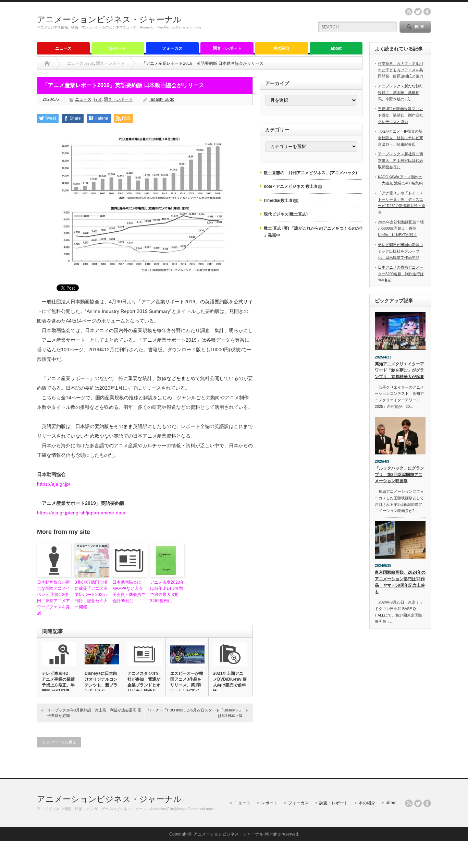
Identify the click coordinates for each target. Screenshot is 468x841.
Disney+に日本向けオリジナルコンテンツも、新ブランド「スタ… (101, 682)
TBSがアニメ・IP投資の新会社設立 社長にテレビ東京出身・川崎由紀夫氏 (400, 137)
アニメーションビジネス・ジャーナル (109, 19)
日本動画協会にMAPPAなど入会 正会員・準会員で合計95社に (129, 591)
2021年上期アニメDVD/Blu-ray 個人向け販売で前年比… (230, 682)
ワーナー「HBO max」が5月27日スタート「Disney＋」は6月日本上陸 (195, 712)
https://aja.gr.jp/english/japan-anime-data (81, 512)
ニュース (63, 48)
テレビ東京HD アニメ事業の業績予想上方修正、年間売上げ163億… (58, 682)
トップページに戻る (59, 742)
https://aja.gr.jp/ (53, 484)
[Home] (47, 63)
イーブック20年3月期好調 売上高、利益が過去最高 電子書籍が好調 (94, 712)
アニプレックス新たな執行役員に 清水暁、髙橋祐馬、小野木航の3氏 (400, 92)
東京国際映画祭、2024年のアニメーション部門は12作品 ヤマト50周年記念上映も (400, 582)
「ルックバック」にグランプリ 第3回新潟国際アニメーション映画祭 (399, 474)
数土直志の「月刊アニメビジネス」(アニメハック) (310, 172)
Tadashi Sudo (161, 99)
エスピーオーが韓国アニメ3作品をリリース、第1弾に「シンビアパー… (186, 685)
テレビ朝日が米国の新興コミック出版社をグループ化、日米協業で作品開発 (400, 251)
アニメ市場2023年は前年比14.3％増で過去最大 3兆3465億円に (167, 591)
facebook (427, 11)
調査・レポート (227, 48)
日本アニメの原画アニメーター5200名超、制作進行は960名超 (401, 273)
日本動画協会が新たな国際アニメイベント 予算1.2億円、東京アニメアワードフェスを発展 (53, 597)
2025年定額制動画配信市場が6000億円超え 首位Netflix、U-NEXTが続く (401, 228)
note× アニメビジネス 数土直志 (293, 186)
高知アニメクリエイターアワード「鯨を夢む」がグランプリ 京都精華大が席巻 (399, 370)
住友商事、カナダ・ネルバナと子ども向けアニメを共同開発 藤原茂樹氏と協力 (400, 69)
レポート (118, 48)
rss (408, 11)
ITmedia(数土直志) (281, 200)
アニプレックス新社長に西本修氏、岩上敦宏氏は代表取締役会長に (400, 160)
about (336, 48)
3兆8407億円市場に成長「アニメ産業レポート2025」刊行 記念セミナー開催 (92, 594)
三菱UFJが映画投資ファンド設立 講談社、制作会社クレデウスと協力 (400, 115)
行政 (90, 63)
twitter (418, 11)
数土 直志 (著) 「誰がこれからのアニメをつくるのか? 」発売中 (313, 231)
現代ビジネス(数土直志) (286, 214)
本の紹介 (281, 48)
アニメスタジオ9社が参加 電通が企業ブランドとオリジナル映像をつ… (143, 685)
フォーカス (172, 48)
